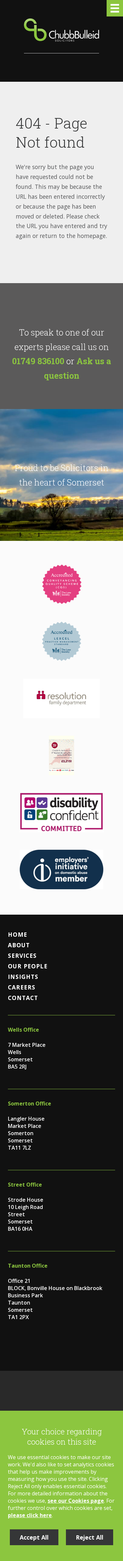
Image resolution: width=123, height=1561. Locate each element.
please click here (30, 1515)
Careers (21, 987)
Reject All (89, 1537)
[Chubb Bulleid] (61, 35)
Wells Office (23, 1029)
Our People (28, 966)
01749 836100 (38, 361)
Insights (23, 977)
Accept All (34, 1537)
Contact (23, 998)
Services (22, 955)
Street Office (25, 1184)
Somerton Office (29, 1103)
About (19, 945)
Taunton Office (28, 1265)
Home (17, 934)
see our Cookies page (76, 1500)
